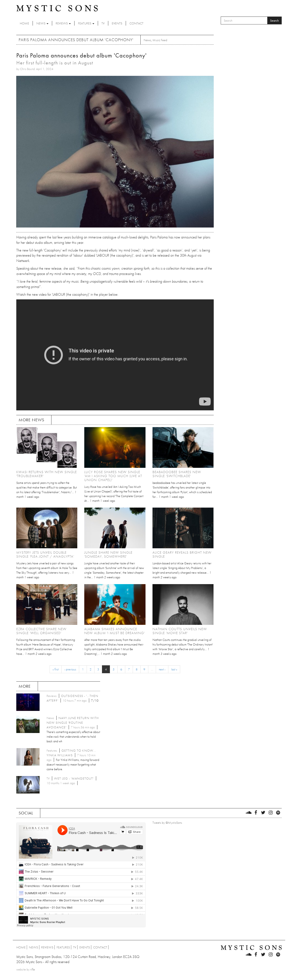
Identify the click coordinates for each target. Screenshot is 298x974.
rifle (32, 969)
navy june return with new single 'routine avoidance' (73, 722)
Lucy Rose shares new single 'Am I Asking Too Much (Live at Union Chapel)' (113, 476)
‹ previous (70, 669)
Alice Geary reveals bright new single (182, 554)
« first (56, 669)
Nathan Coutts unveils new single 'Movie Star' (179, 631)
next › (162, 669)
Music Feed (159, 40)
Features (85, 23)
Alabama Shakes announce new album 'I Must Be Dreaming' (114, 631)
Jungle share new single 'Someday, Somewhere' (108, 554)
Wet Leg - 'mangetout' (74, 778)
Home (24, 23)
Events (117, 23)
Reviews (62, 23)
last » (174, 669)
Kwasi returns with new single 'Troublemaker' (46, 474)
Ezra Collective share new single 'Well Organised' (41, 631)
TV (103, 23)
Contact (136, 23)
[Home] (57, 8)
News (41, 23)
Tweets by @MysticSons (167, 822)
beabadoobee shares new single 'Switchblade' (176, 474)
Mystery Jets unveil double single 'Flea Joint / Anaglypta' (45, 554)
